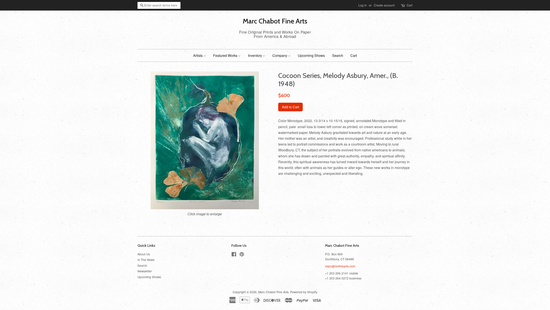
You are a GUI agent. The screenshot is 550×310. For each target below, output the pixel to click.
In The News (146, 259)
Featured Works (225, 55)
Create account (384, 5)
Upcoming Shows (311, 55)
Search (337, 55)
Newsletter (145, 271)
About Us (144, 254)
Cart (409, 5)
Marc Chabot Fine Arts (275, 21)
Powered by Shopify (303, 292)
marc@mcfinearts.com (340, 266)
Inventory (255, 55)
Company (280, 55)
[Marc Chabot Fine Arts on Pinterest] (241, 255)
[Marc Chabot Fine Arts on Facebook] (233, 255)
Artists (198, 55)
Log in (362, 5)
